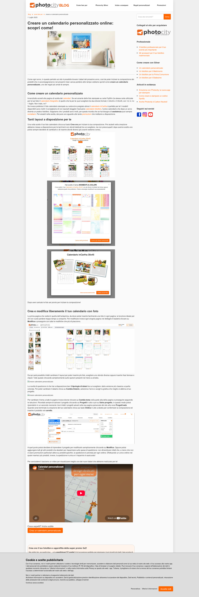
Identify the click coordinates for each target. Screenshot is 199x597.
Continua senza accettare (35, 583)
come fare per (38, 14)
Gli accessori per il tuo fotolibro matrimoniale (151, 54)
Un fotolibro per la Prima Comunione (154, 74)
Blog (29, 14)
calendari (67, 98)
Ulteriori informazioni (149, 589)
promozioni (86, 114)
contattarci (32, 114)
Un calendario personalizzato (151, 68)
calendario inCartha (99, 106)
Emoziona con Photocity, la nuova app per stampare (154, 91)
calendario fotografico (50, 101)
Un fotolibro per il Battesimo (150, 77)
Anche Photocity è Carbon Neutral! (153, 101)
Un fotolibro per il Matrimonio (150, 71)
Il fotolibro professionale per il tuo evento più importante (152, 48)
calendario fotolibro (93, 109)
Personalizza (135, 589)
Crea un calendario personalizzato (45, 530)
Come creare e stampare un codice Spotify (153, 97)
